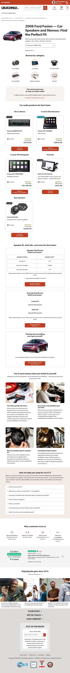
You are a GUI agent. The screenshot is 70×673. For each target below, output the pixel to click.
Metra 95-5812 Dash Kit (35, 304)
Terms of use (32, 655)
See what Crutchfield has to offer (34, 98)
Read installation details (35, 363)
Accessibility (41, 655)
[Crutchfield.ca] (10, 8)
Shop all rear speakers (19, 235)
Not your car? (29, 50)
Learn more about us (34, 574)
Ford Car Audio (19, 18)
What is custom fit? (14, 504)
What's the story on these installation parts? (21, 512)
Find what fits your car (7, 18)
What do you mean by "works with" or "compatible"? (24, 491)
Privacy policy (23, 655)
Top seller (9, 117)
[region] (35, 593)
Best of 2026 (41, 117)
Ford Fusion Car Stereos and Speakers (35, 18)
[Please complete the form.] (44, 634)
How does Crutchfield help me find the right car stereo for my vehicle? (29, 495)
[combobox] (35, 8)
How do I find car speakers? (17, 499)
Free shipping (5, 2)
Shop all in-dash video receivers (50, 149)
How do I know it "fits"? (15, 487)
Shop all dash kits (50, 192)
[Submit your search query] (45, 8)
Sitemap (48, 655)
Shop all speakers (35, 284)
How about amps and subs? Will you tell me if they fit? (24, 508)
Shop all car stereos (20, 149)
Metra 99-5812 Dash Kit (35, 313)
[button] (68, 593)
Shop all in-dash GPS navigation (20, 192)
